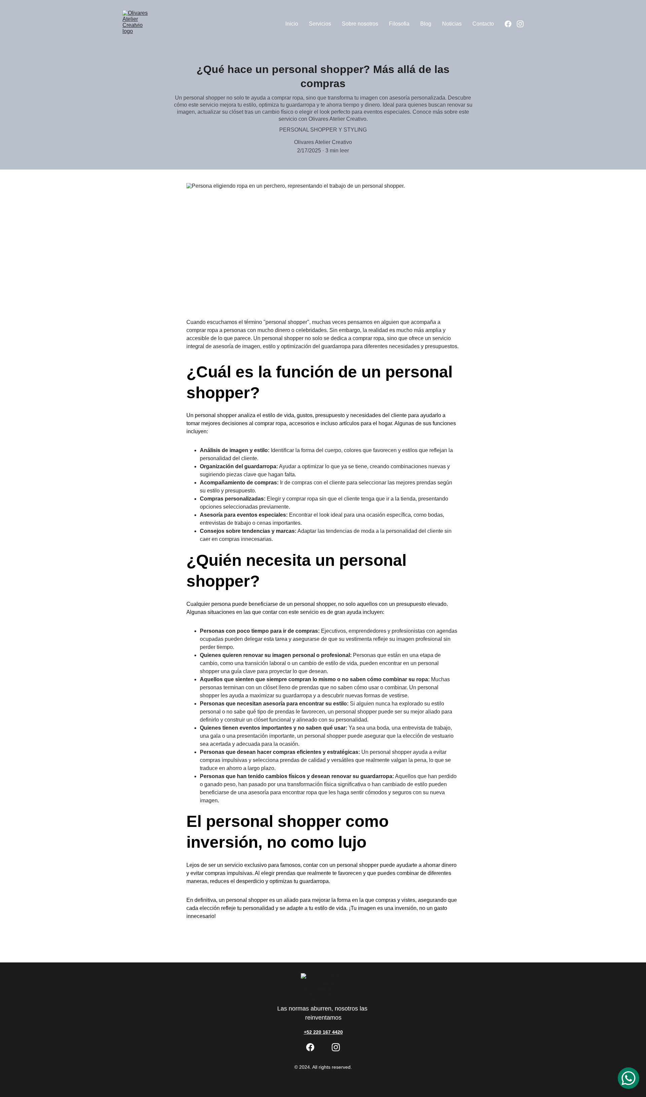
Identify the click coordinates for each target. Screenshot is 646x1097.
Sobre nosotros (360, 24)
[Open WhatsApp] (628, 1078)
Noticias (452, 24)
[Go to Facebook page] (511, 24)
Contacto (483, 24)
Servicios (320, 24)
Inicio (291, 24)
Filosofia (399, 24)
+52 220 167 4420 (323, 1032)
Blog (425, 24)
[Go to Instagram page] (520, 24)
